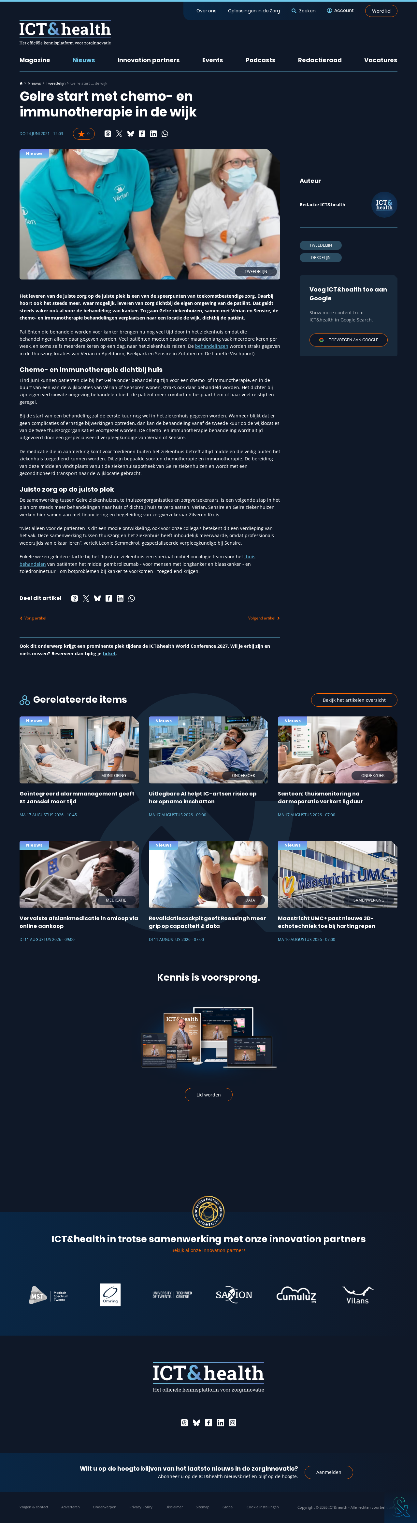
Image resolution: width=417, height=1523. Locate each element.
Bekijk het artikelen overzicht (354, 700)
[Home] (21, 83)
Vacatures (380, 60)
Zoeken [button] (307, 10)
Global (228, 1506)
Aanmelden (328, 1472)
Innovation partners (149, 60)
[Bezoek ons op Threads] (184, 1422)
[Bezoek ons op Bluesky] (196, 1422)
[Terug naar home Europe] (65, 32)
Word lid (381, 10)
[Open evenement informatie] (400, 1506)
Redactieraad (320, 60)
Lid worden (208, 1095)
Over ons (206, 10)
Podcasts (261, 60)
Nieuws (84, 60)
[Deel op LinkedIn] (153, 133)
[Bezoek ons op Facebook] (208, 1422)
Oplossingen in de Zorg (254, 10)
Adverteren (70, 1506)
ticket (109, 653)
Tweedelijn (55, 83)
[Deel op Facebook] (142, 133)
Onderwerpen (104, 1506)
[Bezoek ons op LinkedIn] (220, 1422)
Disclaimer (174, 1506)
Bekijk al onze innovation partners (208, 1250)
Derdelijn (321, 257)
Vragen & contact (34, 1506)
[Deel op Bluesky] (130, 133)
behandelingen (211, 346)
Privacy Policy (140, 1506)
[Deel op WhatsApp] (165, 133)
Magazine (35, 60)
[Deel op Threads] (108, 133)
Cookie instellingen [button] (263, 1506)
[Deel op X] (119, 133)
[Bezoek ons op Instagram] (232, 1422)
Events (212, 60)
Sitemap (202, 1506)
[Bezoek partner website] (79, 1294)
